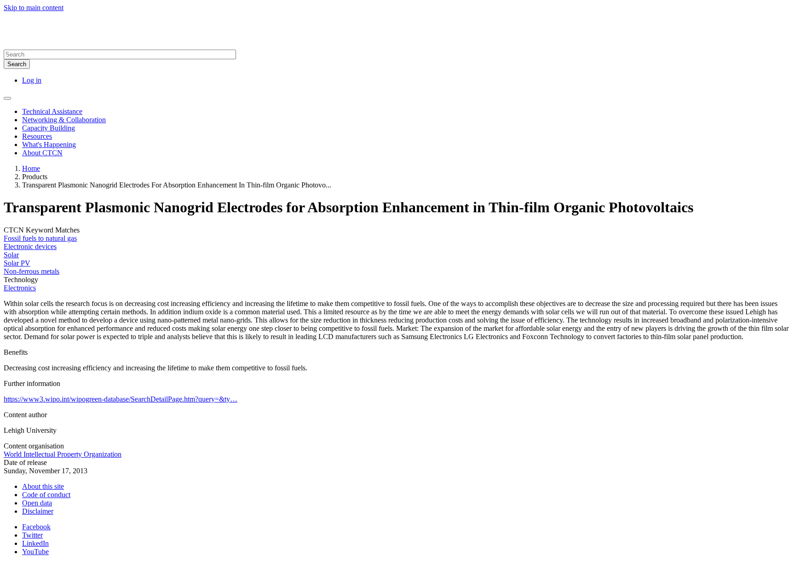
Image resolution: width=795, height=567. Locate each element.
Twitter (32, 535)
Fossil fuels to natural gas (40, 238)
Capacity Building (48, 128)
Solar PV (17, 263)
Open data (37, 503)
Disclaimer (37, 511)
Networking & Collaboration (64, 120)
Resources (37, 136)
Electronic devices (30, 246)
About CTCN (42, 153)
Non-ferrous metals (31, 271)
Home (31, 168)
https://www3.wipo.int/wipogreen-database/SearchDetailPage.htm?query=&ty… (120, 399)
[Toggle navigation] (7, 98)
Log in (31, 80)
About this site (43, 486)
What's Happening (49, 144)
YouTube (35, 552)
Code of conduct (46, 495)
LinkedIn (35, 543)
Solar (11, 255)
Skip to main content (33, 7)
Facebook (36, 527)
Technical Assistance (52, 111)
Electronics (20, 288)
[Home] (96, 45)
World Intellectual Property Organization (62, 454)
